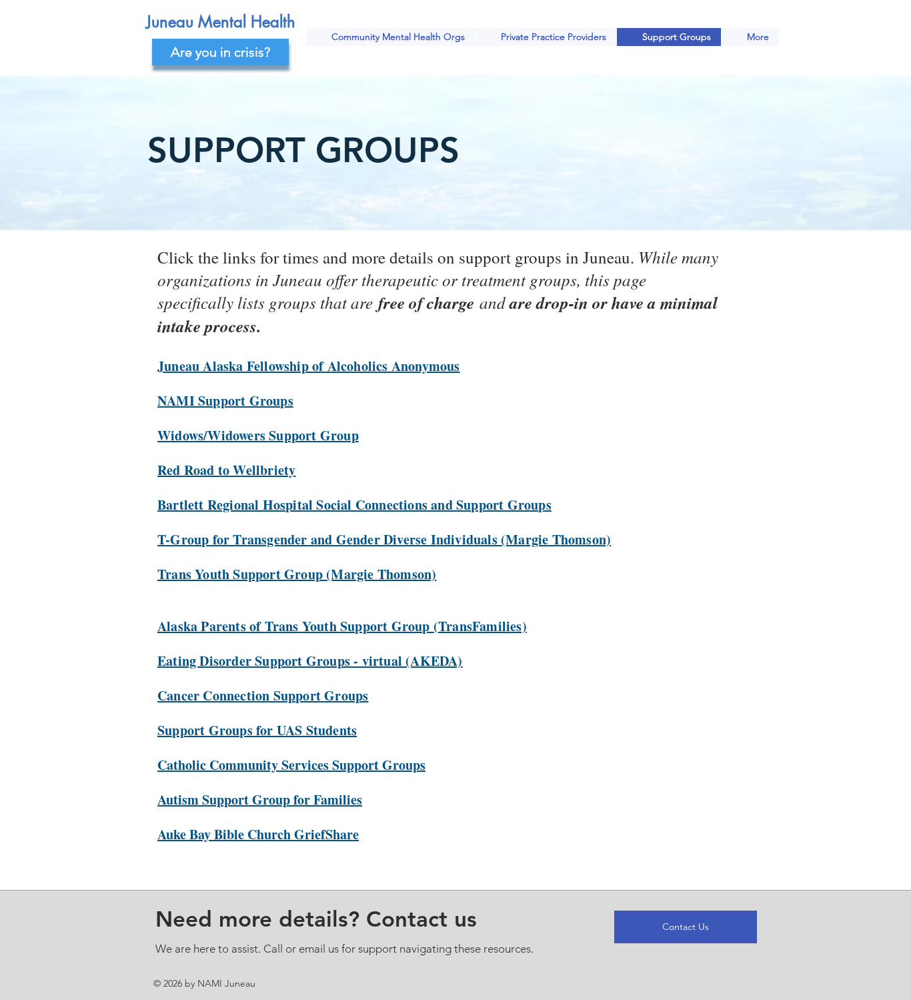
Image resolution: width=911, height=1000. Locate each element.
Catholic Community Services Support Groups (291, 765)
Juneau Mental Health (220, 21)
